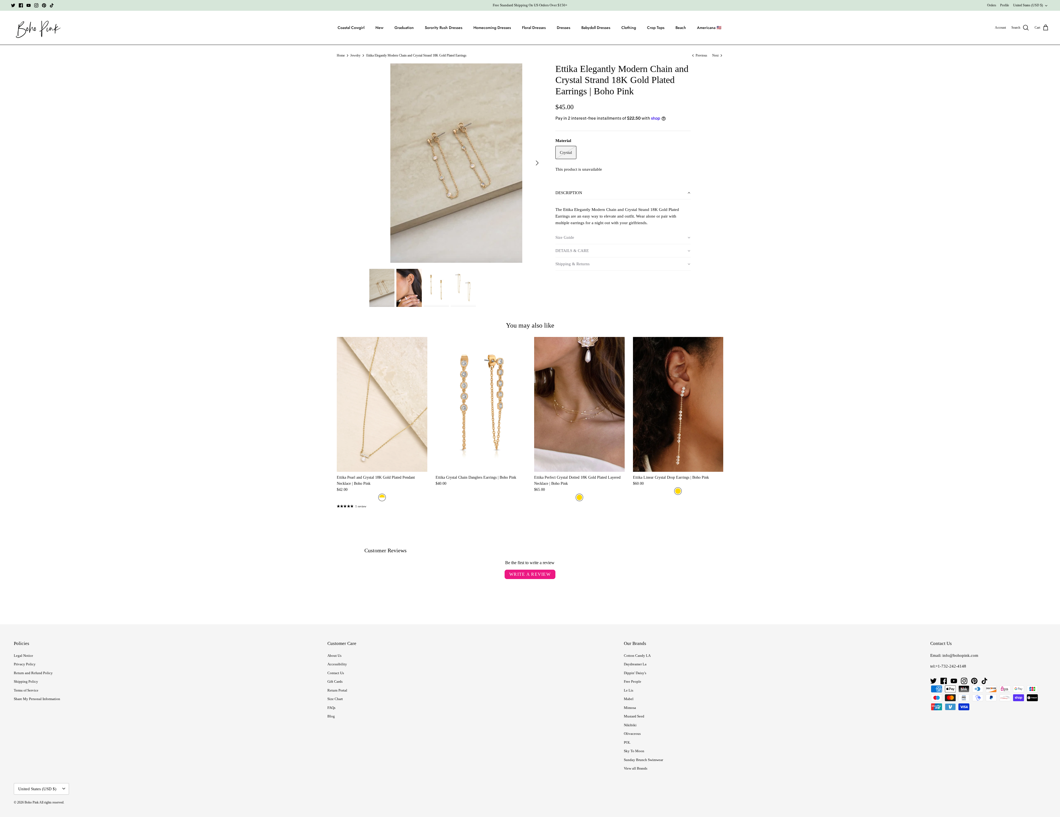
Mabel (629, 699)
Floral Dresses (534, 27)
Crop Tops (655, 27)
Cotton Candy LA (637, 655)
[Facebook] (21, 5)
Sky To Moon (634, 751)
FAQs (331, 708)
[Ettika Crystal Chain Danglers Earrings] (481, 404)
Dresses (563, 27)
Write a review (530, 574)
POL (627, 742)
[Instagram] (36, 5)
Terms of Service (26, 690)
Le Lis (628, 690)
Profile (1004, 5)
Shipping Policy (26, 681)
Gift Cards (335, 681)
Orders (991, 5)
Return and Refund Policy (33, 673)
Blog (331, 716)
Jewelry (355, 55)
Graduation (404, 27)
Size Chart (335, 699)
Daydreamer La (635, 664)
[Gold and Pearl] (382, 497)
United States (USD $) (1028, 5)
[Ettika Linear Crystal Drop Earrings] (678, 404)
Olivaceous (632, 734)
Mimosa (630, 708)
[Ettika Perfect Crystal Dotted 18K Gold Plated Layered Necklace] (579, 404)
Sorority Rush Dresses (443, 27)
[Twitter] (13, 5)
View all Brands (635, 768)
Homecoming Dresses (492, 27)
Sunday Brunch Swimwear (643, 760)
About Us (334, 655)
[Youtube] (28, 5)
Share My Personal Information (37, 699)
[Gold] (579, 497)
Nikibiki (630, 725)
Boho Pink (32, 802)
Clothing (628, 27)
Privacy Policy (25, 664)
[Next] (537, 163)
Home (341, 55)
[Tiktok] (52, 5)
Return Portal (337, 690)
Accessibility (337, 664)
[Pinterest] (44, 5)
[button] (623, 193)
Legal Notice (23, 655)
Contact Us (335, 673)
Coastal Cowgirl (351, 27)
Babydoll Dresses (595, 27)
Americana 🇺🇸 (709, 27)
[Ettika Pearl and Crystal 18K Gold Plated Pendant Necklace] (382, 404)
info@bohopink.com (960, 655)
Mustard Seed (634, 716)
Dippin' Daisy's (635, 673)
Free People (632, 681)
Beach (680, 27)
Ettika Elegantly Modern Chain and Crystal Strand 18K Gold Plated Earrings (416, 55)
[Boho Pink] (36, 27)
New (379, 27)
